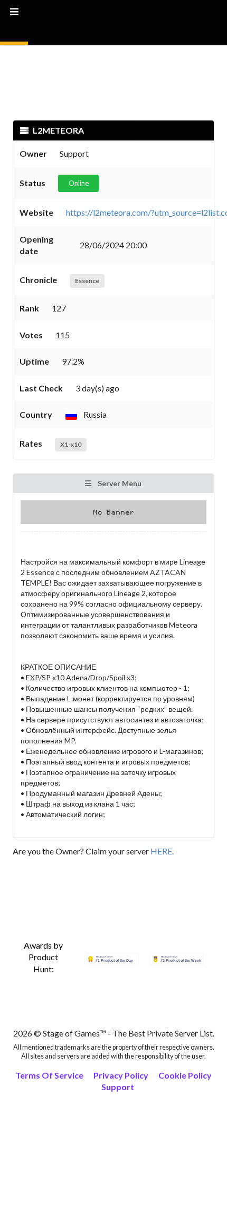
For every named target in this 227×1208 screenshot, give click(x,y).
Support (117, 1087)
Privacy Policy (120, 1075)
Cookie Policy (185, 1075)
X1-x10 (70, 444)
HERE (161, 851)
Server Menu (118, 483)
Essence (87, 281)
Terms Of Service (49, 1075)
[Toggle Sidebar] (14, 22)
